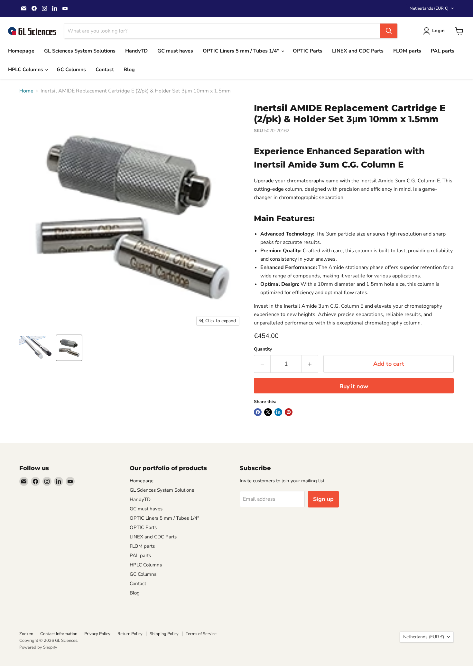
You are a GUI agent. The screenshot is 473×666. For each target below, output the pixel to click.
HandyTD (136, 50)
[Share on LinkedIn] (278, 412)
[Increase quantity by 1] (310, 364)
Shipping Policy (164, 634)
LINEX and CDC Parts (358, 50)
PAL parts (442, 50)
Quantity (263, 349)
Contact (105, 69)
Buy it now (353, 386)
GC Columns (71, 69)
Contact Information (58, 634)
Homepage (21, 50)
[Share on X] (268, 412)
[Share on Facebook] (258, 412)
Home (26, 91)
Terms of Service (201, 634)
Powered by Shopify (38, 647)
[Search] (388, 31)
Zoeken (26, 634)
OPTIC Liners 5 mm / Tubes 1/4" (242, 50)
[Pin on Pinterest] (288, 412)
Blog (129, 69)
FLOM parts (407, 50)
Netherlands (429, 8)
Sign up (323, 499)
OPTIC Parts (307, 50)
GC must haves (175, 50)
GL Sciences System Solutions (80, 50)
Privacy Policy (97, 634)
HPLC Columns (26, 69)
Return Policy (130, 634)
